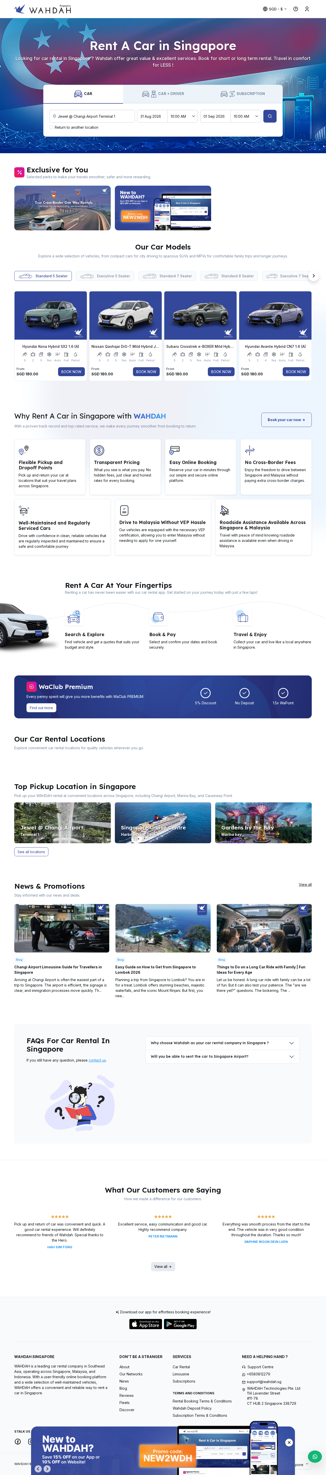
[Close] (289, 1442)
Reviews (126, 1395)
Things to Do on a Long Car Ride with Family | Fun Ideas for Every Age (261, 969)
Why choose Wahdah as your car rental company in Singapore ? (210, 1043)
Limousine (181, 1374)
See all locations (31, 852)
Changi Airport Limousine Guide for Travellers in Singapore (58, 969)
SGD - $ (276, 9)
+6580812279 (258, 1374)
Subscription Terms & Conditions (200, 1415)
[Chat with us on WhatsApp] (315, 1456)
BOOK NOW (71, 372)
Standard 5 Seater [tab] (50, 276)
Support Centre (261, 1367)
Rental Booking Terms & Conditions (202, 1401)
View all (305, 884)
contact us (97, 1060)
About (124, 1367)
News (124, 1381)
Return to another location (76, 127)
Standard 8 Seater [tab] (237, 276)
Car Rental (181, 1367)
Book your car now (285, 420)
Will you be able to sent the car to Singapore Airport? (199, 1056)
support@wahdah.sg (264, 1381)
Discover (126, 1410)
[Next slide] (313, 208)
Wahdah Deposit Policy (192, 1408)
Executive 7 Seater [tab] (296, 276)
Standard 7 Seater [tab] (175, 276)
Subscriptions (184, 1381)
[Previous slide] (12, 208)
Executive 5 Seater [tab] (113, 276)
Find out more (41, 708)
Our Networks (131, 1374)
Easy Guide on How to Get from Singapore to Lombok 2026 (155, 969)
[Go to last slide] (38, 1468)
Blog (123, 1388)
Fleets (124, 1402)
